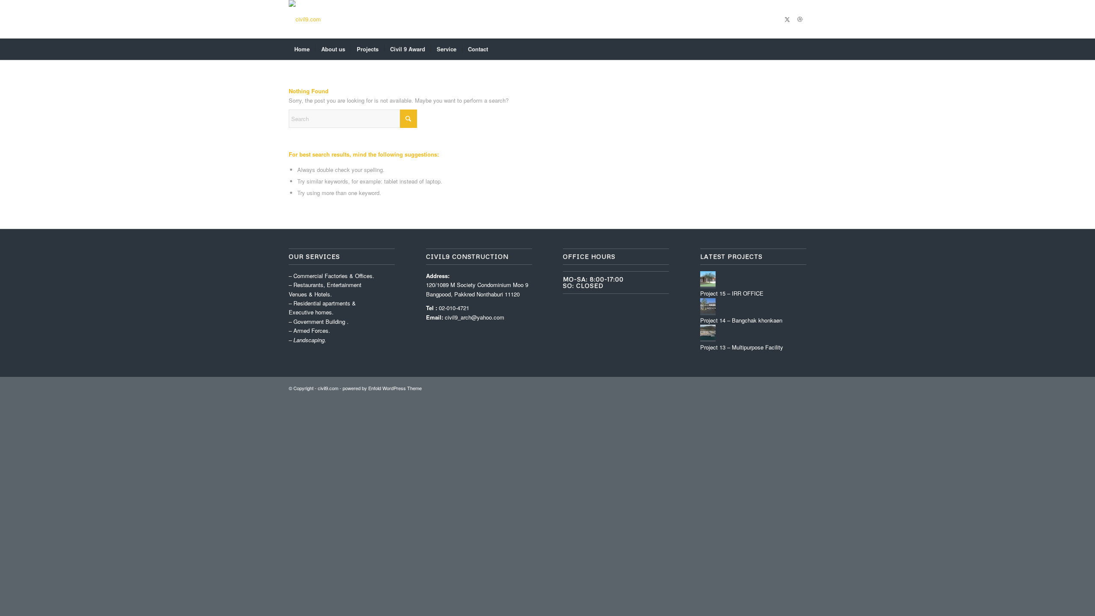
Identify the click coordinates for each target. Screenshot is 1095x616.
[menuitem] (302, 49)
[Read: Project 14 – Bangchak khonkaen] (708, 311)
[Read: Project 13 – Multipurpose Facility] (708, 338)
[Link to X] (787, 19)
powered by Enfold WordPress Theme (382, 388)
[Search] (800, 49)
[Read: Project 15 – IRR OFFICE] (708, 284)
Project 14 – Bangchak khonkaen (741, 320)
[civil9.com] (305, 19)
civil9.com (328, 388)
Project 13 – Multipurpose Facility (741, 347)
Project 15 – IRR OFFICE (732, 293)
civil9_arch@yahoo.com (474, 317)
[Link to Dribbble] (799, 19)
